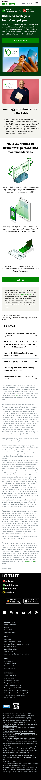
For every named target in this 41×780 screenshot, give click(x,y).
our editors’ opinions (24, 294)
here (17, 395)
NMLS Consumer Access (10, 726)
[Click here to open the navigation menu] (37, 3)
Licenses (33, 724)
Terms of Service (29, 562)
